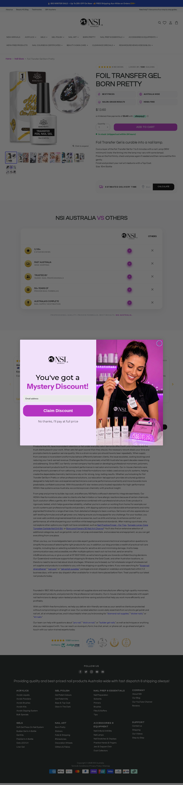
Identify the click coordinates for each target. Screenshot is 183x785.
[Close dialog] (159, 343)
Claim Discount (58, 410)
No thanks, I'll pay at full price (58, 421)
